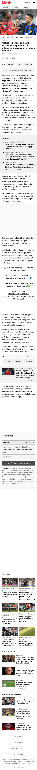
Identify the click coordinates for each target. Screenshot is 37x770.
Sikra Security (21, 767)
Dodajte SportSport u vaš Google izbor (19, 70)
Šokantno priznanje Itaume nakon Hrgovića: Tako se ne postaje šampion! (9, 642)
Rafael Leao (28, 64)
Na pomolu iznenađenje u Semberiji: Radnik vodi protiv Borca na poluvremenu (25, 685)
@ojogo (22, 291)
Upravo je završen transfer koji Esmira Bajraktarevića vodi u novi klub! (26, 618)
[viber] (7, 58)
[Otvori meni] (33, 2)
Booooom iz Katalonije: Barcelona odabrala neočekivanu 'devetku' (9, 593)
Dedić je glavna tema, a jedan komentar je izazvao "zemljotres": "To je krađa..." (9, 620)
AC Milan (11, 64)
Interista (6, 442)
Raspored (29, 361)
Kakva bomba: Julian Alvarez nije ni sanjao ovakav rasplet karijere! (24, 727)
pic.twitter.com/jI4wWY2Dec (18, 294)
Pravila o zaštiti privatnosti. (23, 763)
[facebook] (3, 58)
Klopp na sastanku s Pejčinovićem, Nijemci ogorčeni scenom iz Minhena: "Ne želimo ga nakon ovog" (24, 714)
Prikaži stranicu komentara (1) (18, 463)
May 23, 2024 (18, 299)
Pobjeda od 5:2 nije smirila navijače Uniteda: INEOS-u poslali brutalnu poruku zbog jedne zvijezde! (25, 660)
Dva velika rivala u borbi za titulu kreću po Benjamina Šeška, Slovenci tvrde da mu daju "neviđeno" (20, 156)
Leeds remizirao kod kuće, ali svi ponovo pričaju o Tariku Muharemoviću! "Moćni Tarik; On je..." (27, 596)
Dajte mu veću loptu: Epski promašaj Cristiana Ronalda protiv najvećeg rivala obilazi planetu (20, 166)
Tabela (18, 361)
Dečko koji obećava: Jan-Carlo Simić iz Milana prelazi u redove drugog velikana (20, 145)
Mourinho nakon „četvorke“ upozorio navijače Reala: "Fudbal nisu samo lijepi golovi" (25, 672)
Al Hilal (19, 64)
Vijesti (8, 361)
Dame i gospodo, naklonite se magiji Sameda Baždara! (26, 643)
